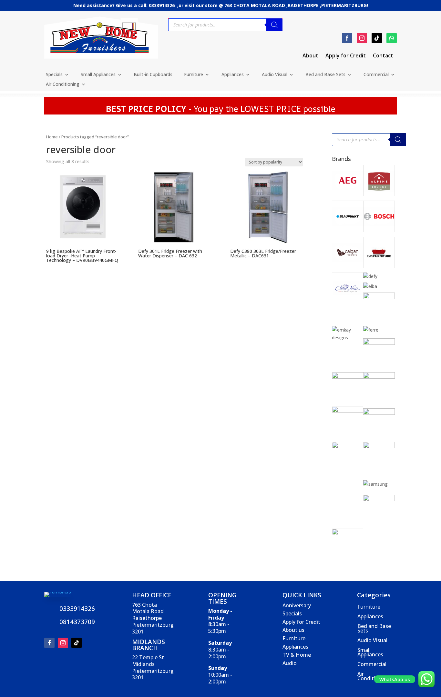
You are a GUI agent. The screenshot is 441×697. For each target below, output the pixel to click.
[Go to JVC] (348, 411)
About (310, 56)
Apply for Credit (345, 56)
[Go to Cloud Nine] (348, 302)
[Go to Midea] (379, 446)
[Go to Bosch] (379, 230)
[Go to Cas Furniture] (379, 266)
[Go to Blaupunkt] (348, 230)
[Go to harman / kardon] (348, 377)
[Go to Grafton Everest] (379, 343)
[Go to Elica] (379, 297)
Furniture (193, 74)
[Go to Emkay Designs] (348, 337)
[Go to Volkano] (379, 499)
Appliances (232, 74)
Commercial (376, 74)
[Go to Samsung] (375, 484)
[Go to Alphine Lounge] (379, 194)
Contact (383, 56)
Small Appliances (98, 74)
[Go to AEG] (348, 194)
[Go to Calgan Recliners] (348, 266)
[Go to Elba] (370, 286)
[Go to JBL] (379, 377)
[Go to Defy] (370, 276)
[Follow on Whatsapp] (391, 38)
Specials (54, 74)
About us (293, 629)
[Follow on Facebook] (347, 38)
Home (52, 137)
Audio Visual (274, 74)
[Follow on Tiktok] (377, 38)
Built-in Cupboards (153, 74)
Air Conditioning (62, 84)
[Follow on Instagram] (362, 38)
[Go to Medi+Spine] (348, 446)
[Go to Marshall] (379, 413)
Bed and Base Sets (325, 74)
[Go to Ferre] (370, 330)
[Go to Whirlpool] (348, 533)
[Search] (274, 24)
